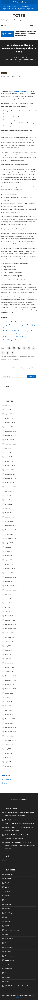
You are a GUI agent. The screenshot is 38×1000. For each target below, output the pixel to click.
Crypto (7, 883)
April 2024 (8, 508)
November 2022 (10, 581)
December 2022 (10, 577)
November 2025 (10, 435)
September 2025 (11, 444)
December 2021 (10, 624)
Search (32, 25)
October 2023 (9, 534)
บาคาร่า (4, 860)
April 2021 (8, 659)
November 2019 (10, 732)
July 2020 (8, 697)
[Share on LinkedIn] (19, 348)
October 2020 (9, 684)
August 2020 (9, 693)
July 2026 (8, 410)
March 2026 (9, 418)
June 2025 (8, 457)
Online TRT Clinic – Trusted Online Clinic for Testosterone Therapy (19, 829)
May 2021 (8, 654)
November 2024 (10, 478)
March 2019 (9, 766)
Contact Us (6, 780)
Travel (7, 982)
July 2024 (8, 496)
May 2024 (8, 504)
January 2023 (9, 573)
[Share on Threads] (8, 353)
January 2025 (9, 470)
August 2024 (9, 491)
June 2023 (8, 551)
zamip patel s (11, 6)
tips (17, 359)
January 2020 (9, 723)
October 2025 (9, 440)
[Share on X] (14, 348)
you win (31, 9)
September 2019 (10, 740)
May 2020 (8, 706)
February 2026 (10, 423)
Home (4, 783)
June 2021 (8, 650)
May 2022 (8, 607)
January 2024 (9, 521)
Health (4, 73)
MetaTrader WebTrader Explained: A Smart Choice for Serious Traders (19, 836)
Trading (7, 977)
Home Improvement (12, 930)
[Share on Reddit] (33, 348)
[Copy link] (12, 353)
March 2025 (9, 461)
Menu (6, 25)
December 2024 (10, 474)
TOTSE (19, 16)
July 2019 (8, 749)
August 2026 (9, 405)
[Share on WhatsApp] (24, 348)
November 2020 (10, 680)
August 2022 (9, 594)
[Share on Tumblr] (3, 353)
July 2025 (8, 453)
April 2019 (8, 762)
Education (8, 891)
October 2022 (9, 586)
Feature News (9, 900)
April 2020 (8, 710)
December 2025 (10, 431)
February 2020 (10, 719)
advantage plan (12, 357)
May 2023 (8, 556)
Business (8, 878)
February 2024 (10, 517)
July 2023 (8, 547)
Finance (7, 909)
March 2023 (9, 564)
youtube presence (25, 6)
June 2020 (8, 702)
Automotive (9, 874)
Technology (9, 973)
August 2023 (9, 543)
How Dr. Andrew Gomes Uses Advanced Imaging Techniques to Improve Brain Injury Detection (19, 325)
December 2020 (10, 676)
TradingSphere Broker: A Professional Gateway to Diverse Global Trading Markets (19, 821)
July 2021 (8, 646)
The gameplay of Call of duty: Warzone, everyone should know (29, 368)
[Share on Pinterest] (29, 348)
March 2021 (9, 663)
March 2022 (9, 616)
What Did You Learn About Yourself (16, 986)
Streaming (8, 969)
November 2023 (10, 530)
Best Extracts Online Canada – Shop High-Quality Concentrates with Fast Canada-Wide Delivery (20, 845)
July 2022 (8, 599)
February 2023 (10, 569)
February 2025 (10, 465)
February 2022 (10, 620)
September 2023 (11, 538)
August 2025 (9, 448)
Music (7, 943)
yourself (22, 9)
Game (7, 917)
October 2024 (10, 483)
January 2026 (9, 427)
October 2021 (9, 633)
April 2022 (8, 611)
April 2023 (8, 560)
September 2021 (10, 637)
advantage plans (24, 357)
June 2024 (8, 500)
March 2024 (9, 513)
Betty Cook (15, 76)
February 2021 (9, 667)
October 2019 (9, 736)
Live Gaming (9, 939)
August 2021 (9, 642)
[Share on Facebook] (9, 348)
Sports (7, 964)
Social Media (9, 960)
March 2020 (9, 714)
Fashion (7, 896)
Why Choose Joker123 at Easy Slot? (11, 368)
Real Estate (9, 947)
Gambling (8, 913)
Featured (8, 904)
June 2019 (8, 753)
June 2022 (8, 603)
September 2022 (11, 590)
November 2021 (10, 629)
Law (6, 934)
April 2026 (8, 414)
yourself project (10, 9)
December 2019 (10, 727)
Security (8, 951)
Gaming (8, 921)
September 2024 (11, 487)
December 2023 (10, 526)
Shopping (8, 956)
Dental (7, 887)
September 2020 (11, 689)
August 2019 (9, 745)
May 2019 (8, 757)
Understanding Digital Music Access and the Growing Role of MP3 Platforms (19, 814)
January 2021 (9, 672)
